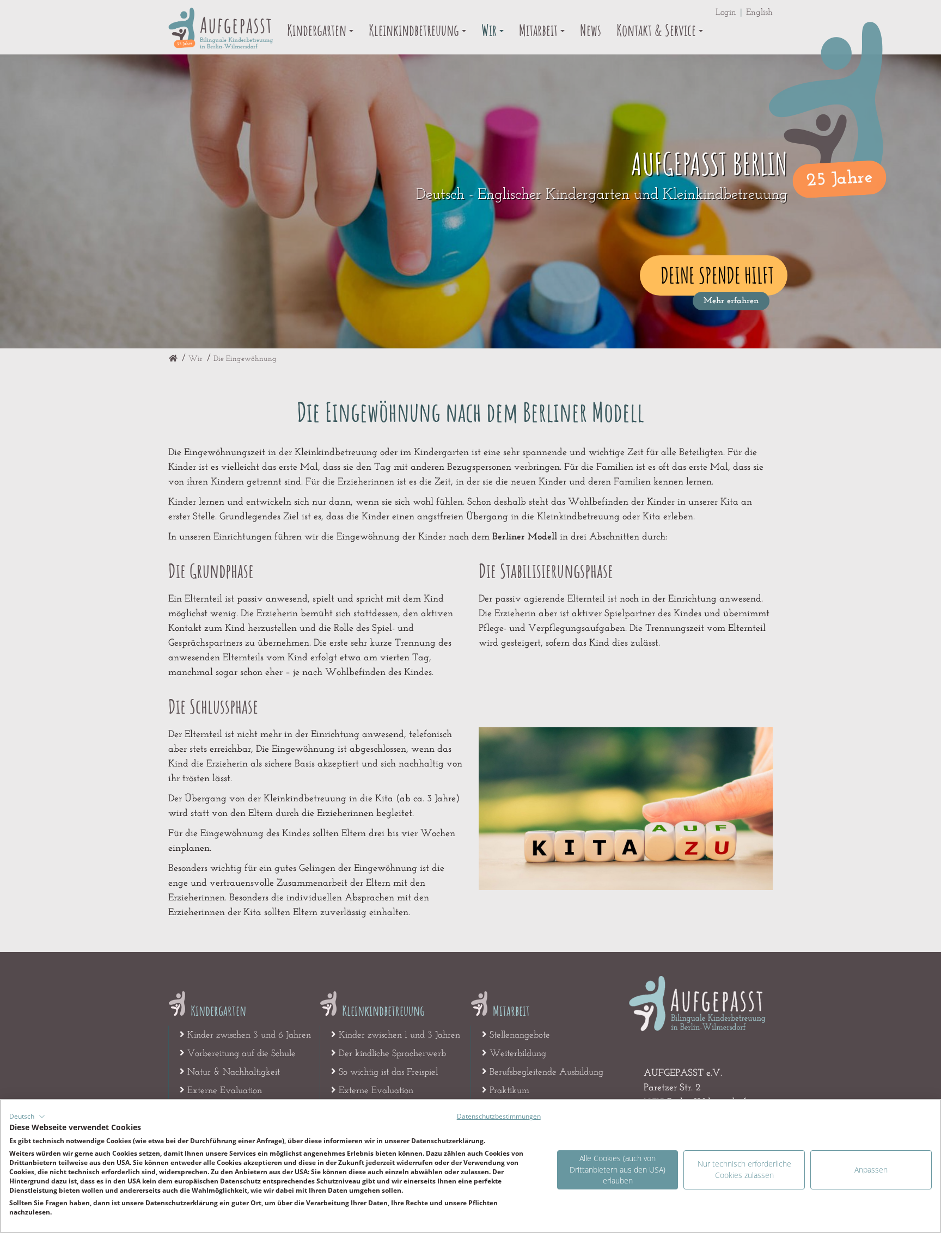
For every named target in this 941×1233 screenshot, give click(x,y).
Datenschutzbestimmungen (499, 1116)
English (759, 12)
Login (726, 12)
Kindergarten (318, 30)
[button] (27, 1116)
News (590, 30)
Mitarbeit (539, 30)
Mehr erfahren (731, 301)
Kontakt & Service (657, 30)
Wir (490, 30)
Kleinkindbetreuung (415, 30)
